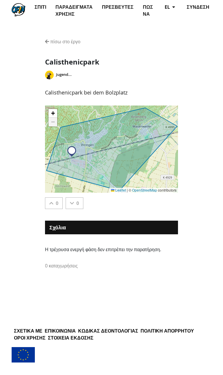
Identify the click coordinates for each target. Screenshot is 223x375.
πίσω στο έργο (64, 41)
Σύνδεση (198, 7)
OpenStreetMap (144, 190)
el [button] (168, 7)
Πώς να (148, 10)
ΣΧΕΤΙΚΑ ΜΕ (28, 331)
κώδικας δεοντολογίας (108, 331)
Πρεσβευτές (118, 7)
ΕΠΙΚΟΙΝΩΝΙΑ (60, 331)
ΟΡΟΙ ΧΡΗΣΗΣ (30, 338)
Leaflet (120, 190)
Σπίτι (40, 7)
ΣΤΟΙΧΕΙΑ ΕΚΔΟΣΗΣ (70, 338)
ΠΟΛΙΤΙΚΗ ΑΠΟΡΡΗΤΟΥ (167, 331)
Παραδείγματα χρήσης (74, 10)
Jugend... (64, 74)
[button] (71, 151)
